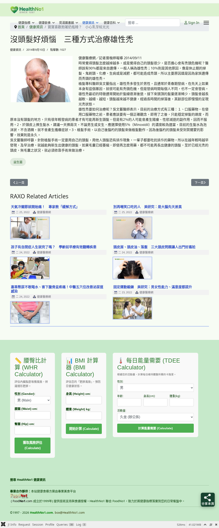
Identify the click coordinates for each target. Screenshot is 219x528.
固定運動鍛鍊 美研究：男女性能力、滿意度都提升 (152, 287)
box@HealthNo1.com (70, 512)
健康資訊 (88, 22)
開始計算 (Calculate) (84, 429)
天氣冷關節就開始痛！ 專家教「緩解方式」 (45, 206)
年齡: (120, 396)
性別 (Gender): (25, 393)
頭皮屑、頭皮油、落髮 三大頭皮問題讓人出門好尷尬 (154, 247)
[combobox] (152, 23)
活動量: (121, 410)
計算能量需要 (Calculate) (155, 428)
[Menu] (206, 22)
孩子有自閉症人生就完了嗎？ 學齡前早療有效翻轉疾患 (53, 247)
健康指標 (24, 22)
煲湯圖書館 (66, 22)
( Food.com (21, 501)
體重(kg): (175, 396)
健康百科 (110, 22)
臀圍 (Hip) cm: (25, 424)
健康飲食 (45, 22)
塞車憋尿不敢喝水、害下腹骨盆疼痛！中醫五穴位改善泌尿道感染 (57, 289)
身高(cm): (149, 396)
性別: (120, 381)
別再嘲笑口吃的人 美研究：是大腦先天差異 (147, 206)
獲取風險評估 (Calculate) (32, 445)
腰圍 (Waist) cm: (26, 408)
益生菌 (17, 162)
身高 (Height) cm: (78, 393)
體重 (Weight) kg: (78, 409)
